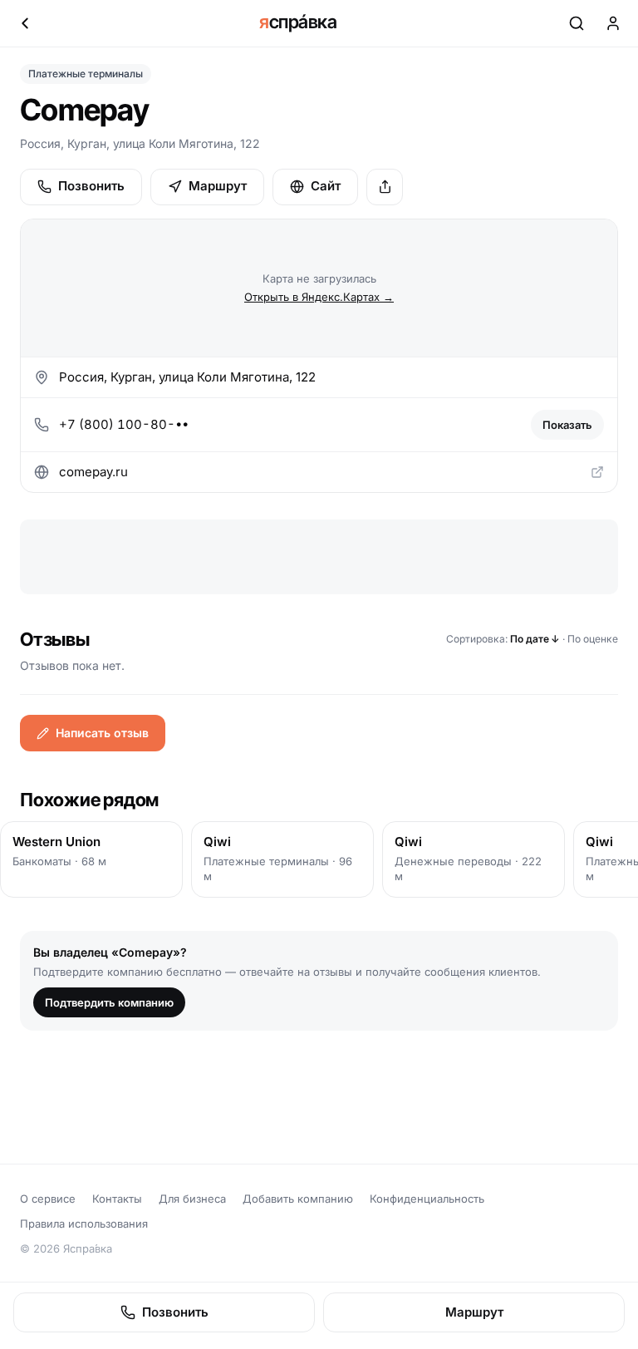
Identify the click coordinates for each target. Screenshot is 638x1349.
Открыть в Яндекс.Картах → (319, 296)
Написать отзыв (102, 733)
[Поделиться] (384, 187)
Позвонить (91, 186)
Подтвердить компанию (109, 1002)
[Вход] (613, 23)
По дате (535, 639)
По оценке (592, 639)
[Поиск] (576, 23)
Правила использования (84, 1223)
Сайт (326, 186)
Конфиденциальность (427, 1198)
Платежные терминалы (85, 73)
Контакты (117, 1198)
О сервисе (48, 1198)
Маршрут (218, 186)
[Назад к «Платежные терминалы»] (25, 23)
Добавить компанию (298, 1198)
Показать (567, 424)
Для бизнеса (192, 1198)
